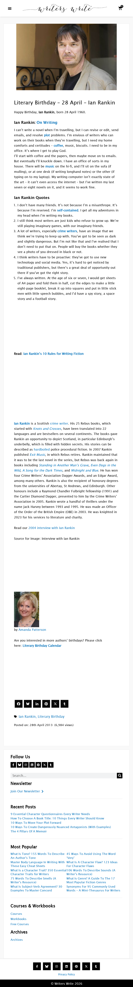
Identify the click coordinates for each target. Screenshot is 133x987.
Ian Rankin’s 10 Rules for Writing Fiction (53, 353)
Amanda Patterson (32, 630)
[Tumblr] (64, 704)
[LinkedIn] (37, 704)
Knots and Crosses (47, 428)
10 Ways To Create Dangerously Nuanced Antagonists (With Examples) (61, 827)
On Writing (47, 122)
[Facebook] (18, 704)
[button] (10, 8)
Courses (16, 913)
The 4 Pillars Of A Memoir (29, 831)
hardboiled (42, 449)
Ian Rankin (27, 716)
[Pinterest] (46, 704)
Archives (17, 939)
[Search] (119, 775)
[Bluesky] (27, 704)
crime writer (59, 423)
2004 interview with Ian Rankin (51, 528)
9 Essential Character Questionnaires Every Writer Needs (50, 814)
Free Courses (20, 924)
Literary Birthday (51, 716)
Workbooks (18, 919)
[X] (55, 704)
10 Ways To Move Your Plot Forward (36, 822)
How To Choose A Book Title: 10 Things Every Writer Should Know (57, 818)
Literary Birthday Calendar (42, 645)
